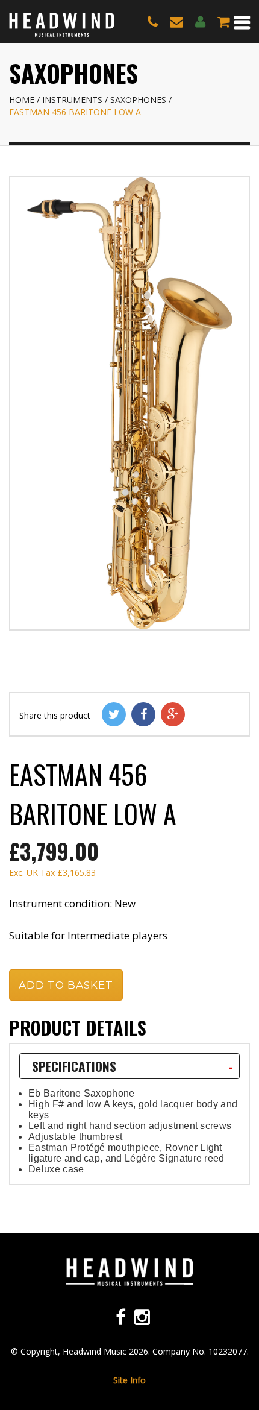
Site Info (129, 1380)
